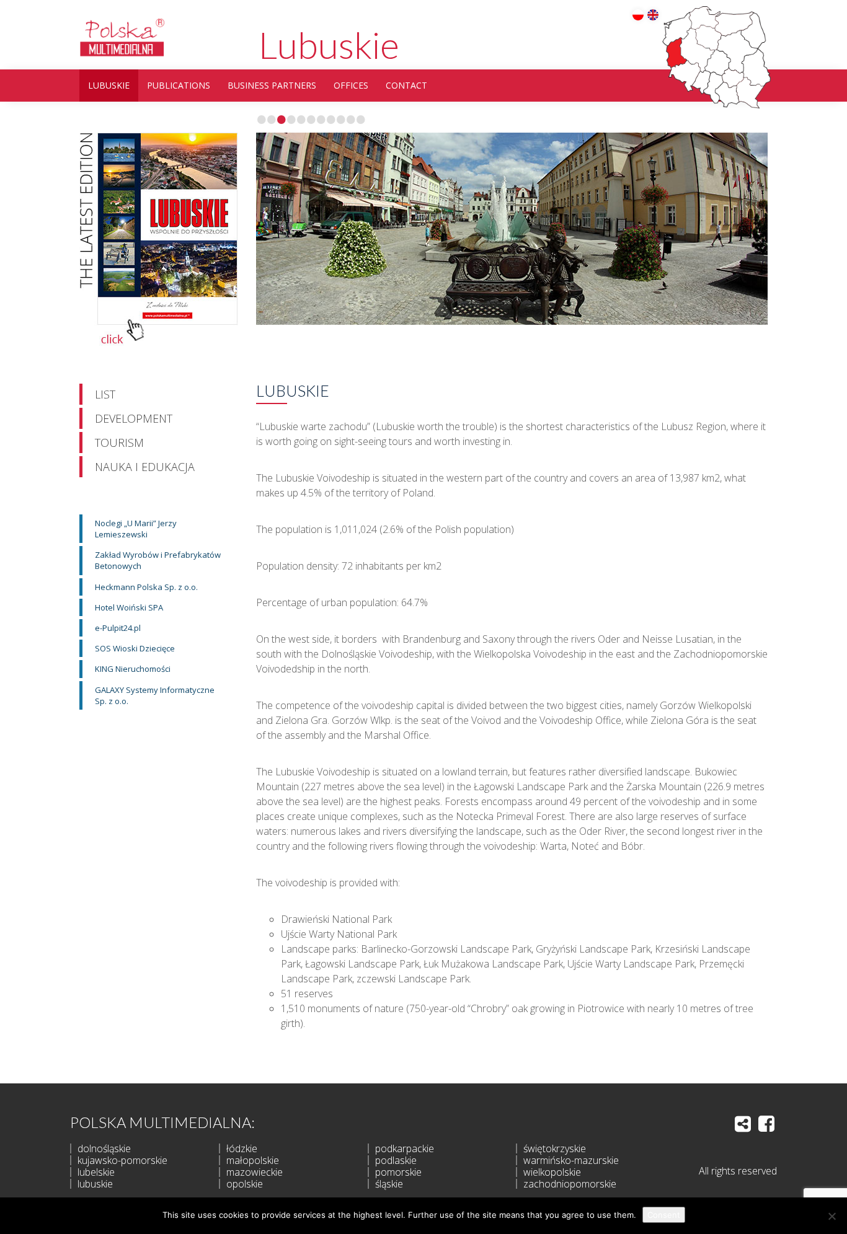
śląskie (389, 1184)
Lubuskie (329, 44)
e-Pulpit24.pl (118, 627)
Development (133, 418)
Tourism (119, 442)
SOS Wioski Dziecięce (135, 648)
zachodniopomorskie (569, 1184)
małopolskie (252, 1160)
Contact (406, 85)
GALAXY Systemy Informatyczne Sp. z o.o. (155, 695)
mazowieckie (254, 1172)
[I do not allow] (831, 1216)
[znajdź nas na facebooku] (766, 1123)
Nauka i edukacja (145, 466)
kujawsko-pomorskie (122, 1160)
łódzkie (241, 1148)
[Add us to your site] (743, 1123)
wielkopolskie (552, 1172)
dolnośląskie (104, 1148)
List (105, 394)
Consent (663, 1215)
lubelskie (96, 1172)
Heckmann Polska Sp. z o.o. (146, 587)
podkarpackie (404, 1148)
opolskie (244, 1184)
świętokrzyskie (554, 1148)
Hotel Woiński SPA (129, 607)
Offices (351, 85)
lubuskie (95, 1184)
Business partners (272, 85)
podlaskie (396, 1160)
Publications (178, 85)
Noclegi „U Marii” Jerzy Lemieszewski (136, 529)
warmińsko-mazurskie (571, 1160)
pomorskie (398, 1172)
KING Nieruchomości (133, 668)
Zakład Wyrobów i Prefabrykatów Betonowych (158, 560)
